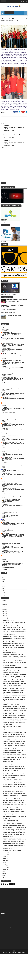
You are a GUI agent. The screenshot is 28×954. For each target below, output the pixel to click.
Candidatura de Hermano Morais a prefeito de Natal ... (14, 717)
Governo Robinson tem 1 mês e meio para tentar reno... (14, 731)
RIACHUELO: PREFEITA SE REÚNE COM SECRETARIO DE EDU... (15, 795)
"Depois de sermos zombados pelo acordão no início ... (14, 681)
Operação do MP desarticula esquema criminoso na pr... (14, 722)
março (4, 865)
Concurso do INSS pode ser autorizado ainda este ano (14, 739)
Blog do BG (4, 327)
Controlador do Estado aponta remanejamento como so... (14, 827)
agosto (4, 856)
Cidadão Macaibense (6, 473)
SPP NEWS (4, 392)
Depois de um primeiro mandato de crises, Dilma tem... (14, 782)
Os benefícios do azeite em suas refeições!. (12, 685)
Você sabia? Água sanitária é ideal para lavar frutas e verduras (12, 419)
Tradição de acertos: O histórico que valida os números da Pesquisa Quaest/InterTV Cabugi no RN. (13, 356)
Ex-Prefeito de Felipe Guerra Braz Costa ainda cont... (14, 622)
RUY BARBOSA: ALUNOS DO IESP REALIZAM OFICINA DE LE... (14, 806)
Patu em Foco (4, 337)
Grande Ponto (5, 561)
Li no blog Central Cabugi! (8, 620)
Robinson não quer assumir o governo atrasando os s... (14, 766)
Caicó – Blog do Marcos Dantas (8, 412)
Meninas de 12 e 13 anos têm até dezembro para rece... (14, 676)
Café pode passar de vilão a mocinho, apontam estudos (14, 703)
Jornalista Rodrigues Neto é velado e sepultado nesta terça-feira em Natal (12, 350)
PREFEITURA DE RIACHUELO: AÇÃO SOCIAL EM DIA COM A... (14, 678)
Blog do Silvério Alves (6, 494)
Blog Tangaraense (5, 438)
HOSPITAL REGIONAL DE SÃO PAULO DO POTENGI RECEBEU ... (15, 674)
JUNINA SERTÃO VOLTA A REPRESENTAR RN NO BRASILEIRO (13, 404)
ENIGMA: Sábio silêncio (7, 848)
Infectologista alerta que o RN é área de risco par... (13, 791)
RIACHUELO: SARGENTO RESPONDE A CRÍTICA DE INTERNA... (15, 624)
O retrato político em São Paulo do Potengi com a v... (14, 845)
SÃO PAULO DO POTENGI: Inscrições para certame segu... (14, 775)
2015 (3, 613)
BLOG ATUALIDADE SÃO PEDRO (8, 403)
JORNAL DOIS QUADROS (6, 479)
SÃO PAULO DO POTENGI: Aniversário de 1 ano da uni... (14, 834)
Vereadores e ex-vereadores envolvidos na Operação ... (14, 690)
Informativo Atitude (6, 387)
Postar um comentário (6, 147)
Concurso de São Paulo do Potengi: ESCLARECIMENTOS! (14, 706)
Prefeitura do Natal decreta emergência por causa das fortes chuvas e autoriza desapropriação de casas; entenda (12, 465)
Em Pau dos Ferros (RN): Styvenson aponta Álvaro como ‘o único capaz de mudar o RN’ (13, 373)
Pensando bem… (5, 383)
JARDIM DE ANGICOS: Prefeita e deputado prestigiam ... (14, 633)
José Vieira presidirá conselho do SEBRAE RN (12, 752)
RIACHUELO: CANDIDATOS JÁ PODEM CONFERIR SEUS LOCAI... (15, 667)
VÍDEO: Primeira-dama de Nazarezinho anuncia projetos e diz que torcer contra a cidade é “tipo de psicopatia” (13, 345)
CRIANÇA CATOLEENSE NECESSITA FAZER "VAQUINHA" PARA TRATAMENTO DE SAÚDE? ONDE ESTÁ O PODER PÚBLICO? (13, 399)
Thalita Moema (5, 550)
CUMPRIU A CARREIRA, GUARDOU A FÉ (10, 822)
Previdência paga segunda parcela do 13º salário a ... (13, 692)
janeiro (4, 869)
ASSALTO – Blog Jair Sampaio (8, 528)
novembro (5, 618)
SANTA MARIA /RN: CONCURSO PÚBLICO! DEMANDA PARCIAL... (15, 696)
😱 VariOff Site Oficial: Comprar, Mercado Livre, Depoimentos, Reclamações (11, 501)
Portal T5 (4, 418)
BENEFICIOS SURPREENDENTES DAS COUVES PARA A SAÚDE (14, 732)
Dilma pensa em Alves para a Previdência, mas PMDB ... (14, 645)
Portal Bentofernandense (7, 423)
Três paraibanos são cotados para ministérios (12, 809)
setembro (5, 854)
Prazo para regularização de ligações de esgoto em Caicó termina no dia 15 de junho (13, 414)
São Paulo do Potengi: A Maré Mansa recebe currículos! (14, 768)
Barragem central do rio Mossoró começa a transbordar (13, 547)
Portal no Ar (4, 569)
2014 (3, 615)
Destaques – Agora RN (6, 348)
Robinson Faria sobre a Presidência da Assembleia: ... (14, 745)
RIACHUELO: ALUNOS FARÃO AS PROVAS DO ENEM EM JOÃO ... (15, 832)
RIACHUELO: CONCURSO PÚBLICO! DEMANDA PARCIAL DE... (14, 697)
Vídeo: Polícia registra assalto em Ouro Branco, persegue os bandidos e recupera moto (13, 529)
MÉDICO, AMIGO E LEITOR (6, 480)
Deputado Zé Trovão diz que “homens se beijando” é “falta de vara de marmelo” (13, 409)
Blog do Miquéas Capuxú (7, 332)
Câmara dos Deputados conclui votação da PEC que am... (14, 638)
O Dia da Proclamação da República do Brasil (12, 748)
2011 (3, 875)
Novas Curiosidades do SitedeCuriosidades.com (11, 442)
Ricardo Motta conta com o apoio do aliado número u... (14, 650)
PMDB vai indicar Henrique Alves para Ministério (13, 670)
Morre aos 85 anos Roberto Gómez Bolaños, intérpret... (14, 631)
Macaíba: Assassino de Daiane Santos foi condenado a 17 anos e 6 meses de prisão (13, 475)
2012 (3, 873)
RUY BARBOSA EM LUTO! (8, 818)
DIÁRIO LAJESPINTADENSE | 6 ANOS (9, 377)
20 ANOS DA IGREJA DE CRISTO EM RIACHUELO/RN (13, 627)
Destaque (3, 583)
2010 (3, 877)
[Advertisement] (14, 164)
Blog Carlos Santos (6, 382)
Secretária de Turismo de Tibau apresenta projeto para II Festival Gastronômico (13, 449)
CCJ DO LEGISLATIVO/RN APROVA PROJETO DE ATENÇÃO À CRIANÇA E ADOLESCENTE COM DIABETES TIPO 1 (12, 334)
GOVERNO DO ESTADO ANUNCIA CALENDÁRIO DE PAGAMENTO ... (14, 658)
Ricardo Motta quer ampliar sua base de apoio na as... (14, 811)
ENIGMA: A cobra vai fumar (8, 836)
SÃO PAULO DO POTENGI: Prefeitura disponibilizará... (13, 647)
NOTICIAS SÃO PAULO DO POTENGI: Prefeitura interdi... (14, 687)
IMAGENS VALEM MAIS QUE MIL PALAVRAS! (8, 309)
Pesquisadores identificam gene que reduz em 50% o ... (14, 741)
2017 (3, 609)
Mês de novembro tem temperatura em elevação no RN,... (14, 738)
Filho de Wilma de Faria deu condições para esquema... (14, 636)
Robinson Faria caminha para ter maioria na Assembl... (14, 797)
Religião (3, 590)
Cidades (3, 577)
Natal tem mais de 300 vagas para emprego (11, 672)
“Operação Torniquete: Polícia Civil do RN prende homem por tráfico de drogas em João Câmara (13, 425)
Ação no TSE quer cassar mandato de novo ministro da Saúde (12, 557)
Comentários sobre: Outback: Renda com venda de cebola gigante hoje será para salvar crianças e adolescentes (12, 564)
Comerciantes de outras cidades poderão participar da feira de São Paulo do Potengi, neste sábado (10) (12, 495)
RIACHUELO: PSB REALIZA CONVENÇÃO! (8, 312)
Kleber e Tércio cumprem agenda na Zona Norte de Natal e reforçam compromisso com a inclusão (13, 368)
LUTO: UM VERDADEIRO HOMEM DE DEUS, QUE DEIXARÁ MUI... (15, 816)
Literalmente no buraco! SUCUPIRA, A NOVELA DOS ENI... (14, 786)
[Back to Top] (14, 951)
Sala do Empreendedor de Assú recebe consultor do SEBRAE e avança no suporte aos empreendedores (13, 434)
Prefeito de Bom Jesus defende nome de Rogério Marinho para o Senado (13, 490)
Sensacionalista (5, 504)
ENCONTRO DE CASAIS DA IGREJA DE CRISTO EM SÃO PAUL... (15, 683)
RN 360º (3, 447)
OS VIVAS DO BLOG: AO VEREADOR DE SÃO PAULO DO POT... (14, 757)
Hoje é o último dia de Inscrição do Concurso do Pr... (14, 813)
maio (4, 862)
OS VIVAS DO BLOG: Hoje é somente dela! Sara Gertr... (13, 743)
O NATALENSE (4, 453)
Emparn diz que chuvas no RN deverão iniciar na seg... (14, 798)
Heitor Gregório (5, 433)
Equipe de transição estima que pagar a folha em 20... (14, 841)
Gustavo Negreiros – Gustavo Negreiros (10, 515)
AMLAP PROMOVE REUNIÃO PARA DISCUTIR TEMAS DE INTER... (15, 708)
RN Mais (3, 541)
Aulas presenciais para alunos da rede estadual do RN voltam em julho (12, 485)
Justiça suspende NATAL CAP (8, 669)
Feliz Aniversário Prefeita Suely (9, 764)
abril (4, 864)
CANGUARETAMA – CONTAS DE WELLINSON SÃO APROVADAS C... (14, 663)
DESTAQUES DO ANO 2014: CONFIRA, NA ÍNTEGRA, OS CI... (14, 688)
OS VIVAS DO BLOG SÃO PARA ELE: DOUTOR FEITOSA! (13, 823)
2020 (3, 604)
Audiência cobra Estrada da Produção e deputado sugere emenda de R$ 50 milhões (13, 459)
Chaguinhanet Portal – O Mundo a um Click (11, 499)
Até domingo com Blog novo (7, 516)
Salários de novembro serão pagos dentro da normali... (14, 736)
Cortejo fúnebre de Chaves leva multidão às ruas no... (14, 625)
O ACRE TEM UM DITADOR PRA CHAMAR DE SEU (10, 470)
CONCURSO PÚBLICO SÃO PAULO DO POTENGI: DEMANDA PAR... (14, 700)
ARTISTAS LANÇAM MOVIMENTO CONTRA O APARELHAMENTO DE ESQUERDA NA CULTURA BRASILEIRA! (13, 524)
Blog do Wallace (5, 366)
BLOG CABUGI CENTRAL (6, 510)
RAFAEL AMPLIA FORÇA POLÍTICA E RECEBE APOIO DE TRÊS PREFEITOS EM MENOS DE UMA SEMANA (13, 363)
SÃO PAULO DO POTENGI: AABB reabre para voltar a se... (14, 793)
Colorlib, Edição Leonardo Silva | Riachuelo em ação (16, 952)
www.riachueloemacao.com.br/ (8, 567)
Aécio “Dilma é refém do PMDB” (9, 652)
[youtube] (26, 1)
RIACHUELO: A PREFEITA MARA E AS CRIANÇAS (12, 850)
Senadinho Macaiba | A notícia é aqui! (9, 483)
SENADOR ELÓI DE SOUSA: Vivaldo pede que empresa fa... (14, 643)
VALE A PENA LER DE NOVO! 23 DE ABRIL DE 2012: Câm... (14, 800)
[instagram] (21, 1)
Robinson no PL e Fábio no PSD (9, 665)
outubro (4, 852)
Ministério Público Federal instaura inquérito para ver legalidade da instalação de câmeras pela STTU (12, 552)
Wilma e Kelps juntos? (7, 724)
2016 (3, 611)
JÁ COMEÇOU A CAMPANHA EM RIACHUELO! (14, 315)
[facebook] (19, 1)
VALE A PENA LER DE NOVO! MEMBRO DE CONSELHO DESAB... (15, 772)
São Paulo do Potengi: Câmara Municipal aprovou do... (14, 773)
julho (4, 858)
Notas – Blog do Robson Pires (8, 372)
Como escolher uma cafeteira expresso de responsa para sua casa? (13, 444)
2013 (3, 871)
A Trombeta (4, 407)
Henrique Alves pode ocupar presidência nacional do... (14, 807)
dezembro (5, 617)
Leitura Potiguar (5, 533)
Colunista (3, 579)
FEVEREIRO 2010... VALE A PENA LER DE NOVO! (12, 838)
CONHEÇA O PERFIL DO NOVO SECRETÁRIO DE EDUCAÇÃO (14, 829)
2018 (3, 608)
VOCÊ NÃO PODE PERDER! (8, 761)
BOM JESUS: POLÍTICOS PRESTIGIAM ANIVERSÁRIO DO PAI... (15, 747)
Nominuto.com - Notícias (7, 457)
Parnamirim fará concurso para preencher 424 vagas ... (14, 754)
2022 (3, 600)
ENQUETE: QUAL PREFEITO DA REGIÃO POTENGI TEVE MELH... (15, 719)
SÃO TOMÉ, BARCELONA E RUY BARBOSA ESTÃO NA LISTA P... (15, 734)
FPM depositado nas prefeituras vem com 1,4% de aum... (14, 712)
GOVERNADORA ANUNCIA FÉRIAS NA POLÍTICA (12, 726)
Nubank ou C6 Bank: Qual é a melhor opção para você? (12, 429)
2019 (3, 606)
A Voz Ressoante (5, 522)
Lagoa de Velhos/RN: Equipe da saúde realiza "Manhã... (14, 649)
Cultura (3, 581)
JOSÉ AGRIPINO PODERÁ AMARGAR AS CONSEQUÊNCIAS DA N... (14, 728)
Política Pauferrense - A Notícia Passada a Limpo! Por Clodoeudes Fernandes (13, 354)
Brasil (2, 575)
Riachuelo (3, 592)
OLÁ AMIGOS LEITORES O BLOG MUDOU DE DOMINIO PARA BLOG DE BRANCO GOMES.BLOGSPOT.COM (12, 511)
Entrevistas (3, 586)
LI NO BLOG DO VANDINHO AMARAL (9, 777)
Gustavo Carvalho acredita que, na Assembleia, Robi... (14, 843)
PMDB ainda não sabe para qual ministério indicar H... (14, 660)
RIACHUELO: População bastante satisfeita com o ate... (14, 704)
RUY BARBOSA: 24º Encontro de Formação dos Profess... (14, 713)
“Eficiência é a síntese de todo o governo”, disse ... (13, 641)
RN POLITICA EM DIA (6, 397)
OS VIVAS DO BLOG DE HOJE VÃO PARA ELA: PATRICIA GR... (14, 629)
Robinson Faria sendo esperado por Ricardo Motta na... (14, 784)
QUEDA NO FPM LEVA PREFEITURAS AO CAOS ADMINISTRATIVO (15, 763)
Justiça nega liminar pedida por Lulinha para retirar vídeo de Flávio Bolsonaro (13, 328)
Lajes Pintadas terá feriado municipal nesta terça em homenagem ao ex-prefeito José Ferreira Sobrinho (12, 379)
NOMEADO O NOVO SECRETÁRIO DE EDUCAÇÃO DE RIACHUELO (15, 831)
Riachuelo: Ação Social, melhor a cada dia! (11, 759)
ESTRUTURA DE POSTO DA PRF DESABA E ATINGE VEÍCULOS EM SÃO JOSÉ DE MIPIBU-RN (13, 339)
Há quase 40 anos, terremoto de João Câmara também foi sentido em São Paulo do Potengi (13, 394)
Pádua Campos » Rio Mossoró (8, 546)
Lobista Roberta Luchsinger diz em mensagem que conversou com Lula (11, 388)
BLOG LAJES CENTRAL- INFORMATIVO (9, 556)
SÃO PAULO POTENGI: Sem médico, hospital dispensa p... (14, 802)
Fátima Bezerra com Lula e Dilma (9, 847)
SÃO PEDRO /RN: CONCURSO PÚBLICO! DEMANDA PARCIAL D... (15, 694)
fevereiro (5, 867)
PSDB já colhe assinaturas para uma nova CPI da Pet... (14, 750)
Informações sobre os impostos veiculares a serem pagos (13, 439)
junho (4, 860)
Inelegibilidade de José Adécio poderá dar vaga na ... (13, 756)
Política (3, 588)
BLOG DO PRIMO (5, 428)
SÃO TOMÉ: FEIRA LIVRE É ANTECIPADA (10, 770)
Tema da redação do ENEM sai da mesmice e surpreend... (14, 804)
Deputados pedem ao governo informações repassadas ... (14, 789)
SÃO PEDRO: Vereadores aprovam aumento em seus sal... (14, 715)
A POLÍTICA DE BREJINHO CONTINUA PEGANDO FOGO (13, 781)
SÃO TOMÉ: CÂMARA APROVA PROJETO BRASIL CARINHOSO (14, 640)
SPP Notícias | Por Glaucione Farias (9, 488)
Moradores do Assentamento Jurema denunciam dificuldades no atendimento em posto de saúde (11, 542)
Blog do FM (4, 462)
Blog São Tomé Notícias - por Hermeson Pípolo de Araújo (12, 360)
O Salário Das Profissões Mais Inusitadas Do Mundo (12, 454)
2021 (3, 602)
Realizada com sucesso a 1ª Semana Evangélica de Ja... (14, 788)
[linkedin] (23, 1)
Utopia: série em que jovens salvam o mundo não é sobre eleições (12, 506)
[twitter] (25, 1)
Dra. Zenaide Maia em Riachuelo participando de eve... (14, 721)
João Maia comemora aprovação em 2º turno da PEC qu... (14, 656)
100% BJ (3, 519)
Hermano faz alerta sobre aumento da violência (12, 779)
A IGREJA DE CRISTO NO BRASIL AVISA (10, 820)
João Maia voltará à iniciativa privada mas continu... (13, 814)
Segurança (3, 595)
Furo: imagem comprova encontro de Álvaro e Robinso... (14, 825)
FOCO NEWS (4, 469)
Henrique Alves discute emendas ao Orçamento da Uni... (14, 710)
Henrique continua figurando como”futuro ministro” (13, 654)
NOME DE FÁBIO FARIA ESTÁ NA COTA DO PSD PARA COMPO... (15, 840)
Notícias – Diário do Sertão (7, 343)
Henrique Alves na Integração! (9, 634)
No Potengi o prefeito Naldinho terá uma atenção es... (14, 679)
